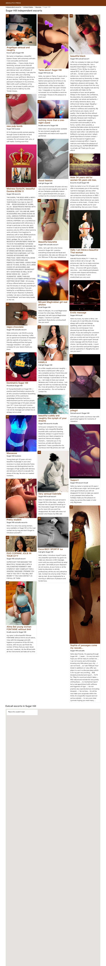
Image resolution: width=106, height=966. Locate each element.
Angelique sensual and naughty (18, 48)
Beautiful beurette (47, 242)
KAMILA (42, 362)
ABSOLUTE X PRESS (13, 3)
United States (28, 7)
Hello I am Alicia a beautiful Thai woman (84, 251)
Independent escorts (13, 7)
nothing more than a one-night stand (51, 121)
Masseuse (12, 453)
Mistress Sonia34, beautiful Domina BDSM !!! (21, 190)
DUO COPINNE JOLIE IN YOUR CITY (19, 554)
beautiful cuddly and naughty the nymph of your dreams (52, 418)
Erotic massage (78, 312)
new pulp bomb (14, 126)
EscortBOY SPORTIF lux (50, 549)
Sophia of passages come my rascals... (83, 646)
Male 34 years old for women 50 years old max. (83, 178)
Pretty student (14, 519)
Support (74, 480)
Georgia (38, 7)
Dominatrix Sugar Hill (17, 383)
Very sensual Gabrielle (49, 493)
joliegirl (74, 410)
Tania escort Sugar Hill (50, 70)
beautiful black (78, 56)
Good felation (45, 180)
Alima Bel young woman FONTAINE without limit (19, 628)
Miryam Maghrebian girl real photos (52, 303)
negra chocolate (15, 327)
